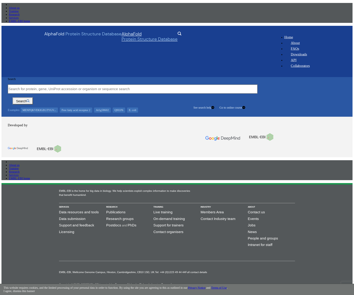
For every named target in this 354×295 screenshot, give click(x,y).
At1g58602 (102, 110)
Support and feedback (76, 225)
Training (14, 11)
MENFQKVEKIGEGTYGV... (39, 110)
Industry (206, 207)
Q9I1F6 (118, 110)
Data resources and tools (79, 212)
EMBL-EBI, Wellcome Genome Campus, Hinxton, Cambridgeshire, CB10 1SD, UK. (107, 272)
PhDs (132, 225)
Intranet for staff (260, 245)
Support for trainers (168, 225)
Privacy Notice (196, 287)
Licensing (66, 232)
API (293, 60)
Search (12, 79)
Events (253, 219)
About (295, 43)
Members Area (212, 212)
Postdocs (113, 225)
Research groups (120, 219)
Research (14, 14)
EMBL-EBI (16, 4)
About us (14, 7)
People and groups (263, 238)
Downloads (299, 54)
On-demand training (169, 219)
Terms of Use (219, 287)
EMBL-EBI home (19, 21)
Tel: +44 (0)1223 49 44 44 (170, 272)
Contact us (256, 212)
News (252, 232)
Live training (163, 212)
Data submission (72, 219)
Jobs (252, 225)
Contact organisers (168, 232)
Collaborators (300, 66)
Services (14, 17)
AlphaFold (150, 36)
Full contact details (196, 272)
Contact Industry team (218, 219)
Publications (116, 212)
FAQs (295, 49)
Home (288, 37)
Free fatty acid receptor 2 (76, 110)
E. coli (132, 110)
